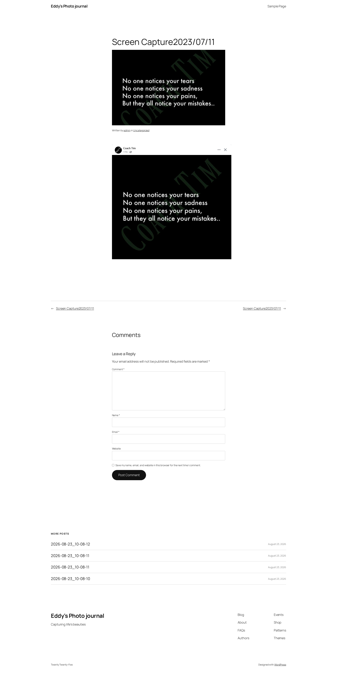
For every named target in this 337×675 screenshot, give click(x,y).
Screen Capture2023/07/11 (75, 308)
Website (116, 448)
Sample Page (276, 6)
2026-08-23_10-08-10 (70, 579)
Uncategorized (141, 130)
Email (115, 432)
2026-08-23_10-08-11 (70, 556)
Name (116, 415)
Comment (118, 369)
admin (127, 130)
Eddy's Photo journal (69, 6)
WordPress (280, 664)
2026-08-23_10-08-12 (70, 544)
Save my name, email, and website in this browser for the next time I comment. (157, 465)
